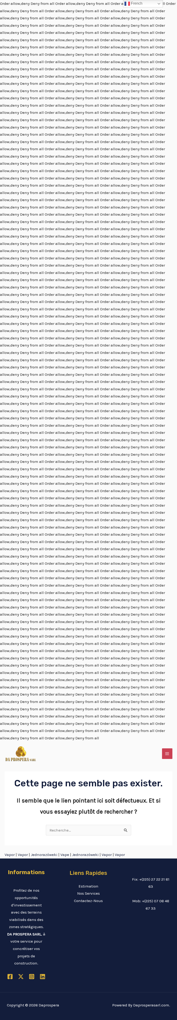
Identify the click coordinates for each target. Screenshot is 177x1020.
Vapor (10, 854)
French (136, 3)
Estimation (88, 886)
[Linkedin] (42, 976)
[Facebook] (10, 976)
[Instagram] (32, 976)
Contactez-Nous (88, 900)
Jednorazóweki (44, 854)
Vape (64, 854)
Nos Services (88, 893)
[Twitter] (21, 976)
